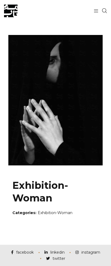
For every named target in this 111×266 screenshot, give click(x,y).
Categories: (24, 212)
